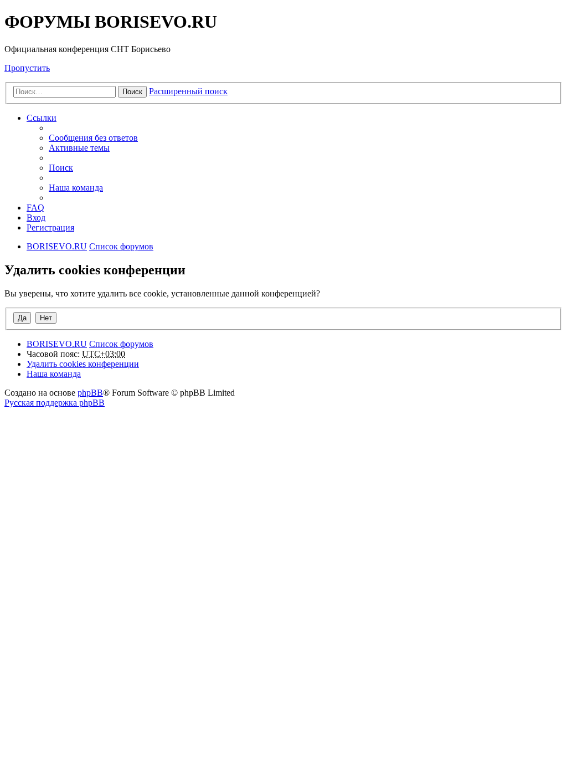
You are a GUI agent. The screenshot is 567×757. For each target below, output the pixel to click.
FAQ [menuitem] (35, 207)
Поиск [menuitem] (61, 167)
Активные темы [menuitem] (79, 147)
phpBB (90, 392)
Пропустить (27, 68)
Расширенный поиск (188, 91)
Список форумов (121, 344)
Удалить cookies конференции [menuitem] (83, 364)
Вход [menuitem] (36, 217)
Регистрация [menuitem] (50, 227)
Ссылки (41, 117)
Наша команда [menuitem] (76, 187)
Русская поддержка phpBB (54, 402)
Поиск (132, 92)
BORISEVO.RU (57, 344)
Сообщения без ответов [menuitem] (93, 137)
